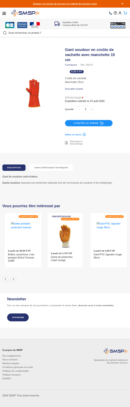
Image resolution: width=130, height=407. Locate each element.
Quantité (69, 109)
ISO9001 (6, 378)
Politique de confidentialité (15, 371)
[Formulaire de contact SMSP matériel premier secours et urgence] (116, 13)
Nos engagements (11, 355)
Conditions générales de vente (17, 367)
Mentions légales (10, 363)
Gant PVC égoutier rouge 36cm (108, 256)
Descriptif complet (74, 89)
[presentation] (5, 279)
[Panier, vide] (125, 13)
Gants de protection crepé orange (62, 259)
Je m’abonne (18, 317)
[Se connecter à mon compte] (121, 13)
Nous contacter (10, 359)
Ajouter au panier (86, 123)
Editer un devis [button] (73, 134)
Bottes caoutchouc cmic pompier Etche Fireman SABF (21, 257)
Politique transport (11, 374)
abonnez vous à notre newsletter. (96, 305)
